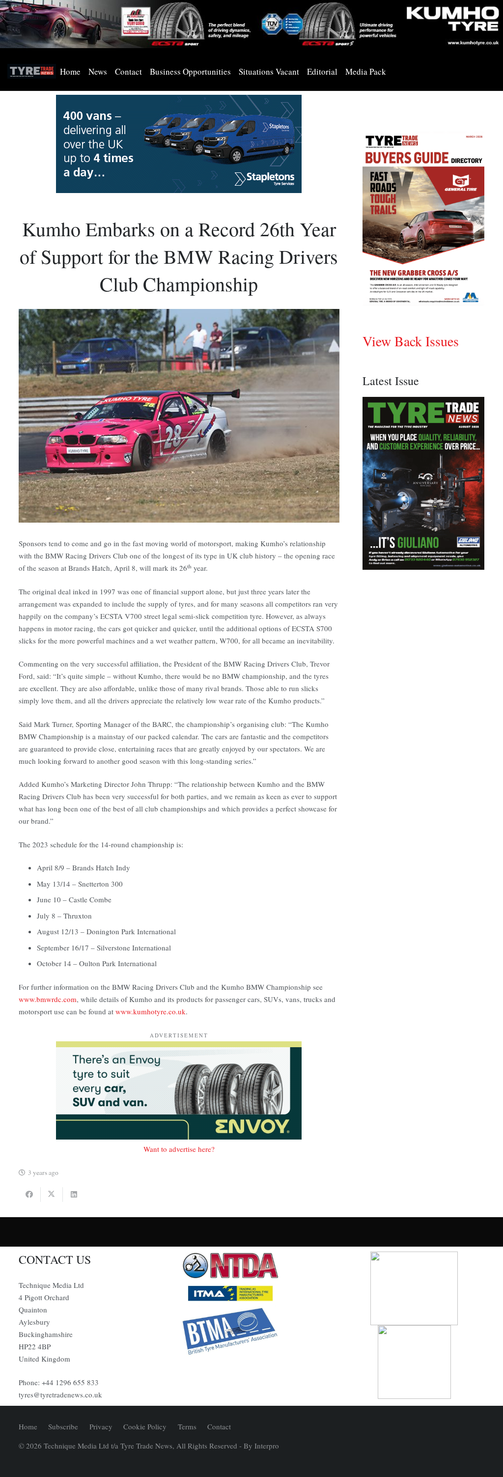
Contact (219, 1426)
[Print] (251, 1266)
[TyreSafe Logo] (414, 1288)
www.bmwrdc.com (48, 999)
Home (28, 1426)
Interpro (266, 1445)
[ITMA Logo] (251, 1293)
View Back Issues (411, 341)
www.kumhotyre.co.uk (150, 1011)
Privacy (100, 1426)
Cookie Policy (145, 1426)
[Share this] (30, 1194)
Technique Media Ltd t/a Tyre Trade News (108, 1445)
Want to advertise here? (179, 1149)
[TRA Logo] (414, 1362)
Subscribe (63, 1426)
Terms (187, 1426)
